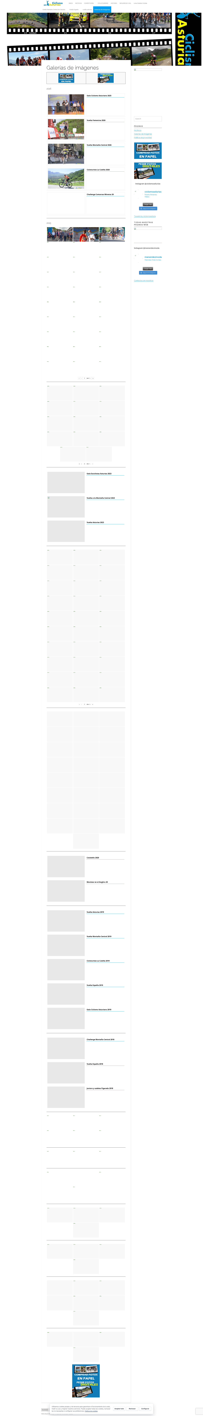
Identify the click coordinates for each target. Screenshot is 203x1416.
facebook (45, 1410)
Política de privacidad (143, 137)
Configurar (145, 1409)
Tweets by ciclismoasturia (145, 216)
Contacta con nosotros (143, 280)
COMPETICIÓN (89, 3)
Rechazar (132, 1409)
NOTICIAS (78, 3)
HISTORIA (114, 3)
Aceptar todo (119, 1409)
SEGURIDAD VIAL (125, 3)
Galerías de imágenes (102, 9)
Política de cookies (91, 1411)
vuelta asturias (87, 9)
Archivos (137, 130)
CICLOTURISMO (103, 3)
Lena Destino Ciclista (140, 3)
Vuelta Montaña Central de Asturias (54, 9)
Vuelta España (73, 9)
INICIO (71, 3)
